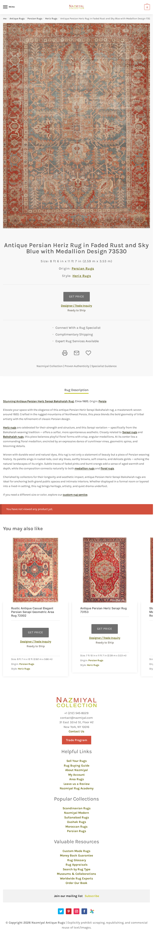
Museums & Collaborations (76, 874)
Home (3, 18)
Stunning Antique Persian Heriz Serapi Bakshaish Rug (38, 401)
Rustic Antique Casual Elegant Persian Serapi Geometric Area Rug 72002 (32, 611)
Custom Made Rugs (76, 851)
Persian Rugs (34, 18)
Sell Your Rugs (76, 761)
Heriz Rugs (51, 18)
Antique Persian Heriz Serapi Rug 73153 (103, 610)
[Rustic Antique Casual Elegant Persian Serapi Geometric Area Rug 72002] (35, 570)
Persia (102, 401)
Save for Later (88, 353)
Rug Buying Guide (76, 765)
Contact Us (76, 731)
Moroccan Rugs (76, 826)
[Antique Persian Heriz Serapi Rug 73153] (104, 570)
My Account (76, 775)
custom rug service (75, 494)
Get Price (76, 296)
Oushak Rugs (76, 822)
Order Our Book (76, 883)
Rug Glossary (76, 860)
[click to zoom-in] (78, 125)
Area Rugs (76, 779)
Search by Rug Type (76, 869)
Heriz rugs (9, 427)
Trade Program (76, 740)
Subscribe (92, 896)
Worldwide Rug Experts (76, 878)
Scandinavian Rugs (77, 808)
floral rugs (107, 468)
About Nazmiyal (76, 770)
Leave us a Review (77, 784)
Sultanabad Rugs (76, 817)
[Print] (65, 353)
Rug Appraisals (77, 864)
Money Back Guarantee (76, 855)
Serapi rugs (129, 432)
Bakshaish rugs (13, 436)
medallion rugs (84, 468)
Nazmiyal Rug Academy (76, 788)
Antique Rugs (17, 18)
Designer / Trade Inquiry (76, 305)
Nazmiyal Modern (76, 813)
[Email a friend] (76, 353)
